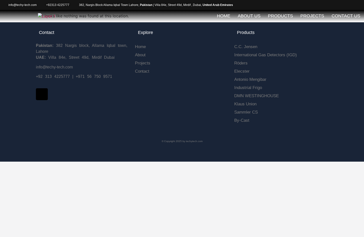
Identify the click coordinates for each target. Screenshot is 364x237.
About (140, 55)
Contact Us (346, 15)
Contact (142, 71)
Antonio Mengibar (250, 79)
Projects (312, 15)
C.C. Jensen (245, 46)
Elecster (242, 71)
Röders (241, 63)
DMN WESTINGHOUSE (256, 95)
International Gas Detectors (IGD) (265, 55)
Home (223, 15)
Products (280, 15)
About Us (249, 15)
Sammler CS (246, 112)
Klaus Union (245, 104)
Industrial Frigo (248, 87)
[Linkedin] (42, 94)
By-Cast (241, 120)
